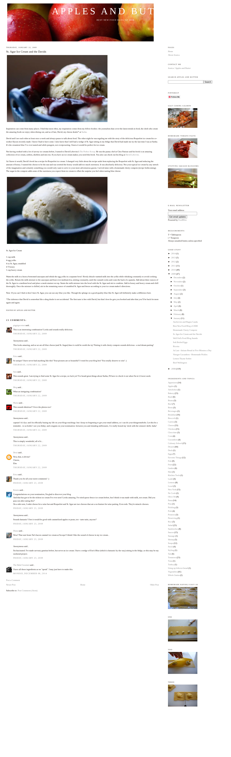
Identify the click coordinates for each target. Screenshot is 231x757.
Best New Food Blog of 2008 (185, 326)
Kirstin (16, 490)
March (177, 310)
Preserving (172, 518)
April (176, 306)
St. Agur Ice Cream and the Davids (26, 51)
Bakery (171, 393)
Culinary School (175, 443)
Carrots (171, 422)
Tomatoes (172, 557)
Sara (15, 372)
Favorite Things (175, 457)
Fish (170, 461)
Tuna (170, 561)
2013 (173, 257)
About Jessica (174, 55)
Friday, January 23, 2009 (28, 483)
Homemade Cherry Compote (185, 330)
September (178, 290)
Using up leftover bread (178, 568)
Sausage (171, 536)
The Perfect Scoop (87, 151)
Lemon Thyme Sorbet (182, 358)
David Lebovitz (132, 155)
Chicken (171, 429)
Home (82, 585)
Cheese (171, 425)
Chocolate (172, 432)
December (178, 277)
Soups (170, 543)
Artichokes (172, 389)
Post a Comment (13, 580)
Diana (15, 531)
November (178, 281)
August (177, 294)
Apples (171, 386)
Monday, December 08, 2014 (30, 573)
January (177, 318)
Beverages (172, 411)
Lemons (171, 482)
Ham (170, 472)
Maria (15, 403)
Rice (170, 522)
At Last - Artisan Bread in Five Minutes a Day (192, 350)
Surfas (84, 132)
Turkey (171, 564)
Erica (15, 356)
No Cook (172, 493)
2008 (173, 369)
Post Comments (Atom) (27, 590)
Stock (170, 546)
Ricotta (176, 346)
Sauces (171, 532)
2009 (173, 274)
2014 (173, 253)
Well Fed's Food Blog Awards (185, 338)
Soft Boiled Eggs (180, 342)
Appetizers (172, 382)
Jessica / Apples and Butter (179, 68)
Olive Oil (172, 497)
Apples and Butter (115, 11)
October (177, 285)
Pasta (170, 500)
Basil (170, 397)
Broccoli (171, 418)
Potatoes (171, 514)
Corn (170, 436)
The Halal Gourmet (21, 565)
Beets (170, 407)
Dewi (15, 452)
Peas (170, 504)
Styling (171, 550)
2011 (173, 266)
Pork (170, 511)
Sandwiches (173, 529)
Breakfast (172, 415)
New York (172, 489)
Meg (15, 387)
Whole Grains (174, 575)
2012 (173, 261)
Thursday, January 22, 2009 (30, 333)
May (176, 302)
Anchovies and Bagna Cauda (185, 322)
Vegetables (172, 572)
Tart (169, 554)
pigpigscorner (19, 325)
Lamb (170, 479)
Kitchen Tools (174, 475)
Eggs (170, 454)
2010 (173, 270)
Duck (170, 450)
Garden (171, 468)
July (176, 298)
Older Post (154, 585)
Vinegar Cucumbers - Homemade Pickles (190, 354)
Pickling (171, 507)
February (178, 314)
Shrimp (171, 539)
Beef (170, 404)
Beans (170, 400)
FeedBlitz (182, 220)
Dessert (171, 447)
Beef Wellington (180, 362)
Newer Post (11, 585)
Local (170, 486)
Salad (170, 525)
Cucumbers (173, 439)
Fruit (170, 464)
